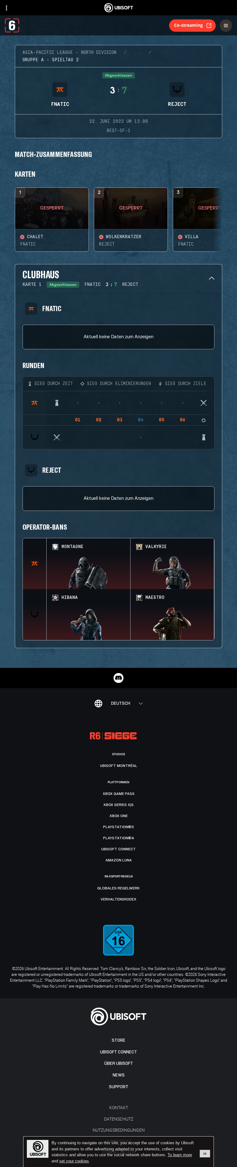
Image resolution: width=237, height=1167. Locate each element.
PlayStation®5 (118, 827)
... (137, 52)
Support (118, 1087)
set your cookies (74, 1161)
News (119, 1075)
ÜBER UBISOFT (118, 1063)
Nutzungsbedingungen (119, 1130)
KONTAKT (118, 1107)
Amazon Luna (119, 860)
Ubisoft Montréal (118, 766)
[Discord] (118, 678)
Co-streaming (188, 25)
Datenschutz (118, 1119)
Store (118, 1040)
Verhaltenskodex (118, 899)
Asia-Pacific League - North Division (69, 52)
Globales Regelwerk (118, 888)
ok (205, 1153)
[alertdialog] (118, 1152)
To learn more (180, 1155)
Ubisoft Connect (118, 1052)
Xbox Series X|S (118, 805)
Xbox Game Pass (119, 794)
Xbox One (119, 816)
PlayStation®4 (118, 838)
